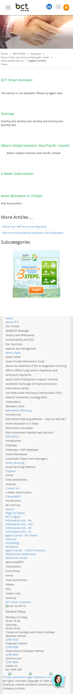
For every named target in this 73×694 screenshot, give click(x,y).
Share (4, 64)
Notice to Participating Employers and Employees (32, 233)
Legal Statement (36, 677)
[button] (60, 682)
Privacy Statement (14, 677)
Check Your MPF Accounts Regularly (24, 226)
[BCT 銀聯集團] (24, 5)
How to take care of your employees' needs (25, 57)
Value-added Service (12, 60)
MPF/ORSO (19, 53)
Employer (36, 53)
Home (4, 53)
